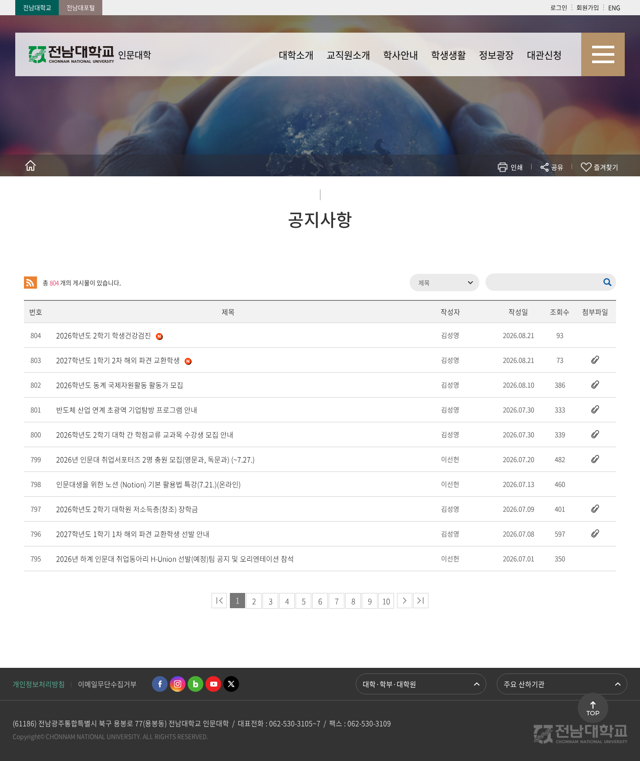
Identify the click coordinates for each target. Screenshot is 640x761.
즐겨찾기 (606, 167)
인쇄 (517, 167)
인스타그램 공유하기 (531, 192)
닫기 (563, 188)
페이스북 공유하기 (466, 192)
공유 (557, 167)
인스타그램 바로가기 (177, 684)
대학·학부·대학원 (389, 684)
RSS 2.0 (30, 282)
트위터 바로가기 (231, 684)
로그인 (558, 7)
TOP (593, 713)
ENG (614, 7)
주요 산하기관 (524, 684)
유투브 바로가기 (213, 684)
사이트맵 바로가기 (603, 54)
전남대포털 (81, 7)
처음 (219, 600)
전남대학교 (37, 7)
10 (386, 601)
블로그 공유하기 (518, 192)
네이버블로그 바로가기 (195, 684)
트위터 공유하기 (479, 192)
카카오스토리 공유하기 (492, 192)
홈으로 (30, 165)
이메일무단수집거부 (107, 684)
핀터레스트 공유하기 (505, 192)
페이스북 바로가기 (160, 684)
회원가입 (587, 7)
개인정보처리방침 (39, 684)
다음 (404, 600)
